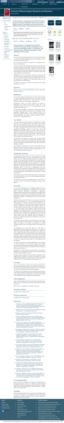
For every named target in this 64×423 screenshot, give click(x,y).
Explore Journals (5, 404)
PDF (50, 35)
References (6, 57)
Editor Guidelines (20, 404)
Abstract (6, 36)
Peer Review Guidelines (21, 406)
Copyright (6, 29)
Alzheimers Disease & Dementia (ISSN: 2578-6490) (48, 402)
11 (16, 225)
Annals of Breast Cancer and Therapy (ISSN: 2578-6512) (49, 418)
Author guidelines (20, 402)
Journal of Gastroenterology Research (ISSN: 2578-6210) (49, 404)
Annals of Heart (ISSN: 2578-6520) (45, 413)
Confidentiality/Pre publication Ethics (24, 411)
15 (40, 259)
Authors (6, 24)
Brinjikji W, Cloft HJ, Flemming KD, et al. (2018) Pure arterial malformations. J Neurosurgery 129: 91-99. (30, 310)
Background (7, 39)
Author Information (53, 4)
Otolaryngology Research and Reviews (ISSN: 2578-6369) (49, 411)
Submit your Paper (24, 4)
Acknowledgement (8, 49)
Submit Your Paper (5, 406)
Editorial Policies (24, 6)
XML (60, 35)
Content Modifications (21, 415)
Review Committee (51, 0)
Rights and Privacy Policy (22, 409)
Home (5, 4)
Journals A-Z (13, 4)
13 (39, 259)
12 (40, 256)
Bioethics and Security (21, 413)
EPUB (55, 35)
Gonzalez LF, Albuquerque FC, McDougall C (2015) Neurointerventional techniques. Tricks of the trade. (28, 360)
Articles (43, 4)
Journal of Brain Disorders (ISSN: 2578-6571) (47, 415)
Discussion (6, 46)
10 (14, 225)
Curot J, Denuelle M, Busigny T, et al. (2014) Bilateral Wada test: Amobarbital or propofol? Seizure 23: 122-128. (30, 356)
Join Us (60, 0)
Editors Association (41, 0)
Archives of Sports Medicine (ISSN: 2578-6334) (47, 406)
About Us (4, 402)
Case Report (7, 41)
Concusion (6, 48)
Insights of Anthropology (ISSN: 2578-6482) (46, 409)
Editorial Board (35, 4)
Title (5, 22)
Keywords (6, 37)
